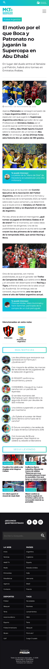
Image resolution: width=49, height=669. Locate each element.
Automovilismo (9, 617)
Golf (5, 638)
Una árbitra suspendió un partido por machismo (28, 409)
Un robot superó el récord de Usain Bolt (11, 495)
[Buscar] (4, 2)
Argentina (30, 552)
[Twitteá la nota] (29, 102)
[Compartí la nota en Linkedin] (20, 102)
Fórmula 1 (29, 633)
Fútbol (6, 601)
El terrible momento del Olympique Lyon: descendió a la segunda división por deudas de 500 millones (27, 399)
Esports (6, 622)
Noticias (6, 557)
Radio (6, 568)
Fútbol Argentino (12, 19)
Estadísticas (8, 578)
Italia (28, 573)
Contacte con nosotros (24, 663)
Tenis (5, 612)
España (29, 562)
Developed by (15, 651)
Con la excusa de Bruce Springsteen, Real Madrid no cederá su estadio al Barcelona (26, 438)
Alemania (29, 578)
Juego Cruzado (31, 638)
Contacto (7, 589)
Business (29, 606)
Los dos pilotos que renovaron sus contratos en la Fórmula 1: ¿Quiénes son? (28, 359)
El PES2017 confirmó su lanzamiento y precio (23, 379)
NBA (28, 617)
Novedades (30, 601)
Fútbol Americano (10, 628)
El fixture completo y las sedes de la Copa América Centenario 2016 (28, 428)
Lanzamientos (31, 612)
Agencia (7, 584)
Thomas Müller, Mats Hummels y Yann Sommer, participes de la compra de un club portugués (27, 305)
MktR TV (7, 562)
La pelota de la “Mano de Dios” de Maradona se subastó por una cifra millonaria (28, 178)
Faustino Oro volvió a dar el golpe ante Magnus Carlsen (12, 469)
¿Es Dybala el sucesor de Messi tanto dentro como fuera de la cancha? (26, 418)
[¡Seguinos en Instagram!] (40, 522)
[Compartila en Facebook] (11, 102)
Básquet (7, 606)
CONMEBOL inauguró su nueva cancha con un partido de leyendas (27, 389)
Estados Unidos (32, 568)
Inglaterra (29, 557)
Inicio (5, 552)
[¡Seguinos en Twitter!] (35, 522)
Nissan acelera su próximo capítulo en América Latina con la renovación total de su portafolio (34, 498)
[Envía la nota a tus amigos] (38, 102)
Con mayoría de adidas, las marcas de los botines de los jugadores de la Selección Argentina (28, 369)
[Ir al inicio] (7, 11)
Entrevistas (8, 573)
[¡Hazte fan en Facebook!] (29, 522)
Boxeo (6, 633)
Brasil (28, 584)
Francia (29, 589)
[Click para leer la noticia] (6, 360)
